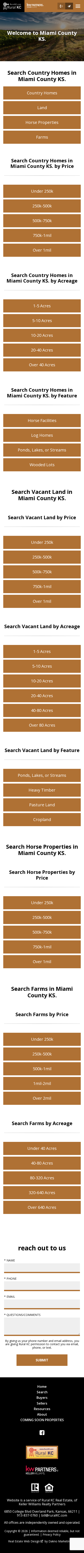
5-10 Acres (42, 320)
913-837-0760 (27, 1515)
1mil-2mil (42, 1083)
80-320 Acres (42, 1178)
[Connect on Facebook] (42, 1434)
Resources (42, 1409)
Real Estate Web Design (24, 1541)
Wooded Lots (42, 464)
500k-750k (42, 220)
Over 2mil (42, 1098)
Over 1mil (42, 250)
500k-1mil (42, 1068)
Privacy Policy (52, 1534)
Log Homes (42, 435)
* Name (9, 1260)
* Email (9, 1297)
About (42, 1414)
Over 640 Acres (42, 1207)
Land (42, 107)
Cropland (42, 819)
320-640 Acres (42, 1192)
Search (42, 1392)
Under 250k (42, 191)
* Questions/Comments (22, 1315)
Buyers (42, 1397)
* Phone (10, 1278)
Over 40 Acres (42, 365)
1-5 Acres (42, 306)
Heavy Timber (42, 790)
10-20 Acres (42, 335)
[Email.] (69, 6)
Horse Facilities (42, 420)
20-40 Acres (42, 350)
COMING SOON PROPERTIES (42, 1420)
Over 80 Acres (42, 725)
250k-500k (42, 206)
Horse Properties (42, 122)
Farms (42, 137)
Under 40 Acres (42, 1148)
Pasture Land (42, 805)
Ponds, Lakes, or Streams (42, 450)
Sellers (42, 1403)
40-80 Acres (42, 710)
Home (42, 1386)
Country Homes (42, 93)
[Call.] (61, 6)
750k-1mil (42, 235)
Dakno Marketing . (62, 1541)
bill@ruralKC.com (54, 1515)
